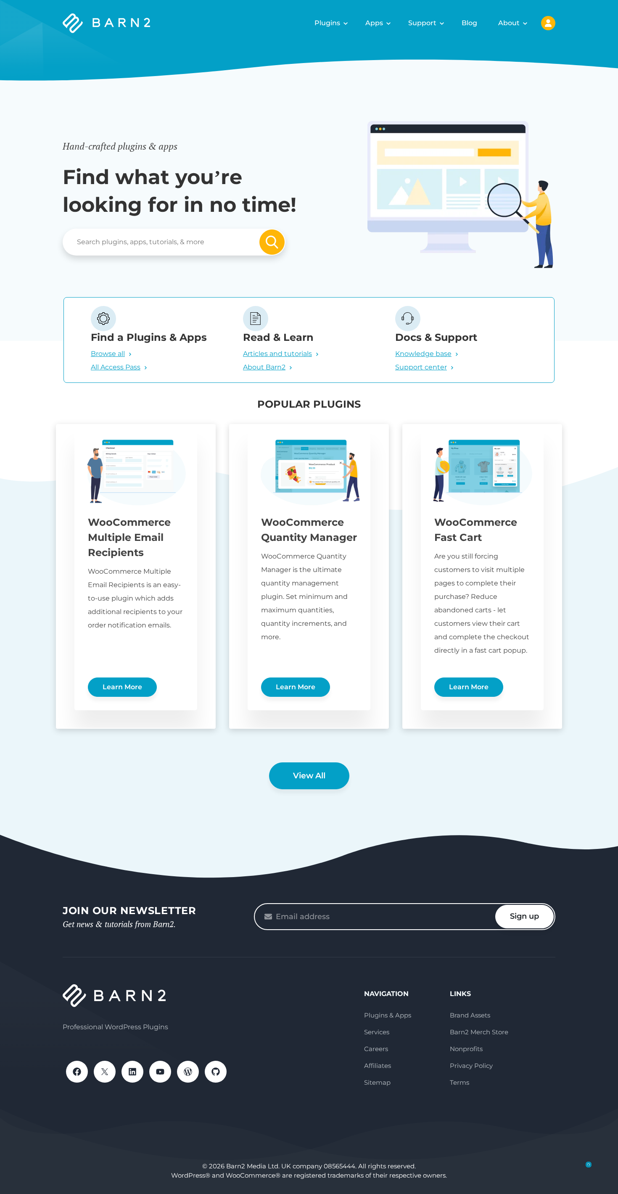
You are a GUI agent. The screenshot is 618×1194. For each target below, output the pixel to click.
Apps (374, 23)
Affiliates (377, 1066)
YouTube (160, 1072)
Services (376, 1032)
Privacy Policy (471, 1066)
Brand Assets (470, 1015)
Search (272, 242)
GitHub (216, 1072)
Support (422, 23)
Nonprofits (466, 1049)
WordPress (188, 1072)
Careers (376, 1049)
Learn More (122, 687)
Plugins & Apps (387, 1015)
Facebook (77, 1072)
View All (309, 775)
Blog (469, 23)
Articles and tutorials (277, 354)
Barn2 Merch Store (479, 1032)
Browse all (108, 354)
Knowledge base (423, 354)
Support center (421, 367)
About (509, 23)
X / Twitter (105, 1072)
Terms (459, 1082)
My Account (548, 23)
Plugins (327, 23)
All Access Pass (115, 367)
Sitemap (377, 1082)
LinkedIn (132, 1072)
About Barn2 (264, 367)
